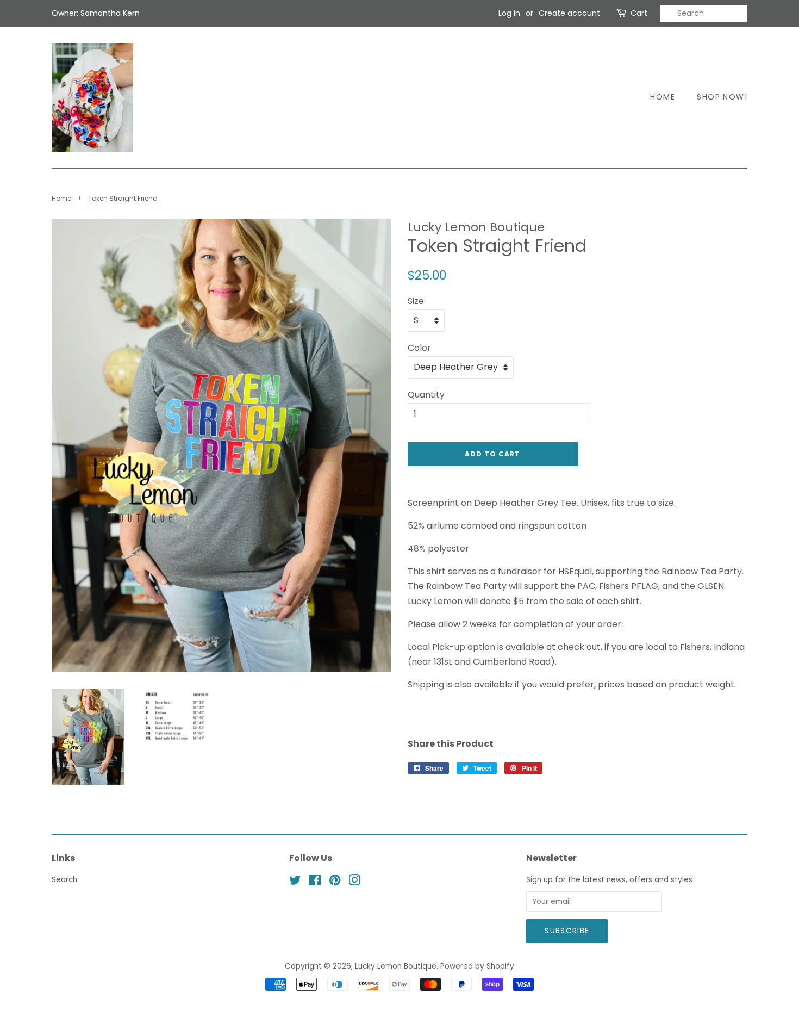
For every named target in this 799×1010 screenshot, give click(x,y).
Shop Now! (722, 96)
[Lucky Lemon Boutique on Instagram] (354, 882)
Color (419, 348)
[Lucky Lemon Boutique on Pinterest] (335, 882)
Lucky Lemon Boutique (395, 966)
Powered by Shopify (477, 966)
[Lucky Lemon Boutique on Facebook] (315, 882)
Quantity (426, 394)
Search (64, 880)
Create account (569, 13)
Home (662, 96)
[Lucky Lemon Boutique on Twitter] (295, 882)
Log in (509, 13)
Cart (639, 13)
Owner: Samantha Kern (96, 13)
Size (416, 301)
